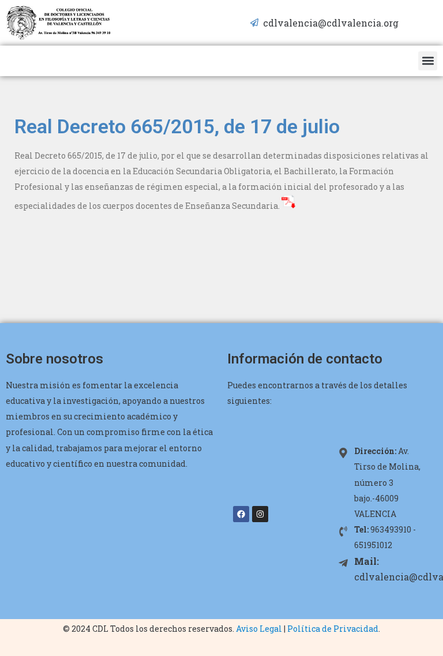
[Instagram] (260, 514)
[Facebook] (241, 514)
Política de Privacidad (332, 628)
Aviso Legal (259, 628)
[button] (427, 60)
